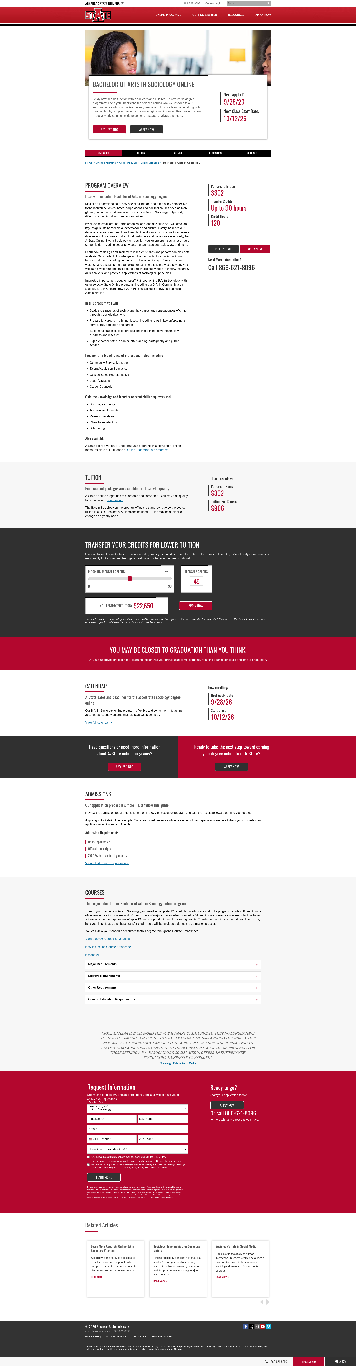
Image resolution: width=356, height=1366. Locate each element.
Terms (164, 1167)
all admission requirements (108, 863)
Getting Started (204, 14)
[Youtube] (262, 1326)
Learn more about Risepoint (162, 1197)
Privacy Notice (143, 1197)
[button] (93, 955)
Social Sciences (150, 162)
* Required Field (95, 1102)
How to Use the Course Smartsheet (108, 946)
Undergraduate (128, 162)
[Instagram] (257, 1326)
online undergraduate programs (147, 449)
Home (88, 162)
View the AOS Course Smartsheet (107, 938)
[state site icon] (98, 15)
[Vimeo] (268, 1326)
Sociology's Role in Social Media (178, 1063)
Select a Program (98, 1106)
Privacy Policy (93, 1336)
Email (93, 1129)
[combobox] (137, 1108)
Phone (106, 1139)
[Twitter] (251, 1326)
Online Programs (106, 162)
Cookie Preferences (160, 1336)
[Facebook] (245, 1326)
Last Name (146, 1118)
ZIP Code (146, 1139)
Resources (236, 14)
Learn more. (115, 500)
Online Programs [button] (168, 14)
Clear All (167, 571)
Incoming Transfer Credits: (107, 572)
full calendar (99, 722)
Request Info (109, 129)
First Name (96, 1118)
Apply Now (263, 14)
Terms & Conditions (116, 1336)
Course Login (213, 3)
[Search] (268, 3)
